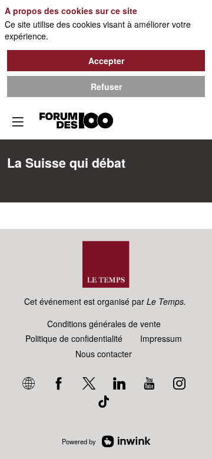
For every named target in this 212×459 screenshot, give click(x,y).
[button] (17, 121)
